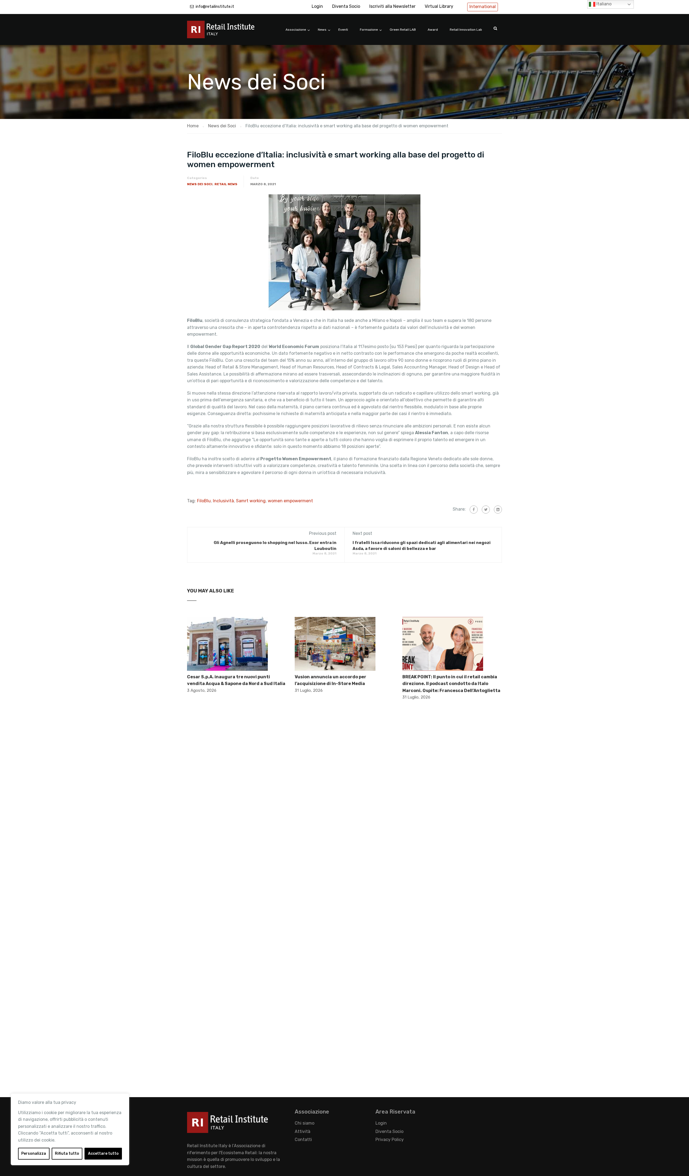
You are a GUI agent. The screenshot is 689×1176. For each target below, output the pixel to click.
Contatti (303, 1139)
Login (317, 6)
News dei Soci (199, 184)
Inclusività (223, 500)
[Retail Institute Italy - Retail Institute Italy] (227, 32)
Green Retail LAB (403, 29)
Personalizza (33, 1153)
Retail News (226, 184)
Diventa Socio (346, 6)
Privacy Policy (389, 1139)
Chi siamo (304, 1123)
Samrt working (251, 500)
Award (433, 29)
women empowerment (290, 500)
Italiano (603, 3)
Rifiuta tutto (67, 1153)
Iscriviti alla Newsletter (392, 6)
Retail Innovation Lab (466, 29)
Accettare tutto (103, 1153)
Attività (302, 1131)
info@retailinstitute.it (215, 6)
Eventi (343, 29)
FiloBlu (204, 500)
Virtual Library (439, 6)
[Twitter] (486, 509)
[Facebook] (474, 509)
